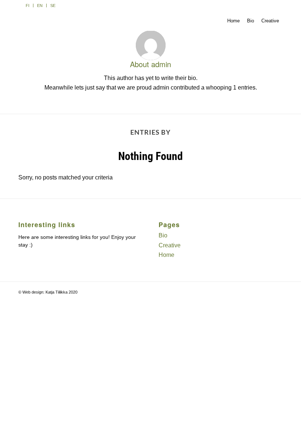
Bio (163, 235)
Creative (170, 245)
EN (40, 5)
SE (52, 5)
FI (27, 5)
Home (166, 255)
